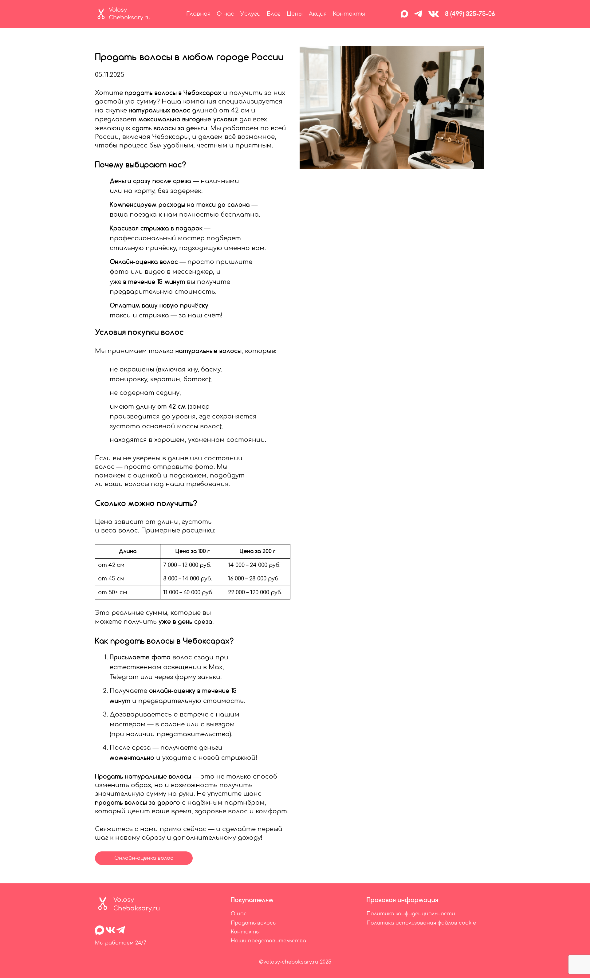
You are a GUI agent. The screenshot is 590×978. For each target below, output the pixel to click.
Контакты (349, 14)
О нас (225, 14)
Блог (274, 14)
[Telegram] (418, 14)
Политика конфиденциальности (411, 914)
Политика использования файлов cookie (421, 923)
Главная (198, 14)
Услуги (250, 14)
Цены (295, 14)
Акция (318, 14)
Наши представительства (268, 941)
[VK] (433, 14)
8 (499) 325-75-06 (470, 14)
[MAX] (404, 14)
